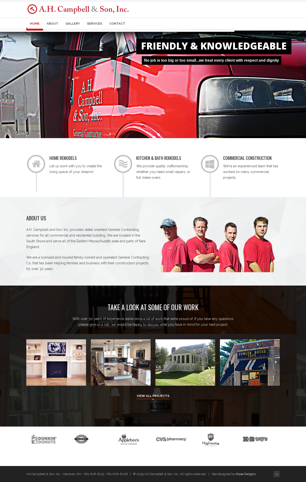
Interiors (56, 373)
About (52, 23)
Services (94, 23)
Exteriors (185, 373)
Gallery (73, 23)
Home (34, 23)
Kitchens (121, 373)
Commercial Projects (249, 373)
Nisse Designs (246, 474)
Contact (117, 23)
